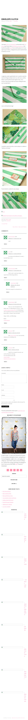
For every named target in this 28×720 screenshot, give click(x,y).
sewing (9, 219)
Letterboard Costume (7, 504)
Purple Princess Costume (8, 502)
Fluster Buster (11, 302)
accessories (8, 220)
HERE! (16, 464)
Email (2, 390)
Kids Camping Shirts (7, 493)
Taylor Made (13, 283)
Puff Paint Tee (25, 628)
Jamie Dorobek (11, 268)
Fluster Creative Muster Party (10, 310)
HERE (11, 48)
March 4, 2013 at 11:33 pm (14, 332)
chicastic (10, 330)
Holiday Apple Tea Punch (8, 500)
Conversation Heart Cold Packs (9, 498)
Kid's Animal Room (7, 491)
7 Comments (15, 21)
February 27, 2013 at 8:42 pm (14, 270)
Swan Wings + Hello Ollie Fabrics (25, 609)
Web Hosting (15, 717)
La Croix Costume (6, 506)
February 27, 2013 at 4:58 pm (14, 253)
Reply (5, 260)
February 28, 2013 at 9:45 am (14, 304)
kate (9, 251)
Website (3, 395)
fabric (7, 219)
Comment (3, 373)
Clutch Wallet (13, 335)
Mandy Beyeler (11, 236)
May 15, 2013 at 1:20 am (13, 349)
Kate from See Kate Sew (11, 44)
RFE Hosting (22, 717)
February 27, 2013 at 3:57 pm (14, 238)
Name (2, 384)
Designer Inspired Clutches (10, 358)
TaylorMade (14, 7)
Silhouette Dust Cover (25, 675)
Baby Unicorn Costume (25, 697)
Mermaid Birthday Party (8, 495)
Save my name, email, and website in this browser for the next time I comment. (13, 402)
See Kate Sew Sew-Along (17, 46)
